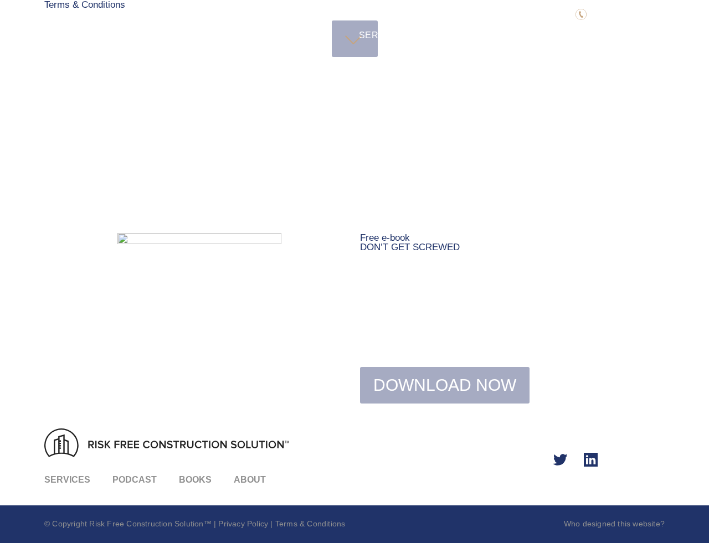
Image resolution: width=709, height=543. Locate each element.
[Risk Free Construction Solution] (155, 33)
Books (502, 35)
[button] (623, 15)
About (551, 35)
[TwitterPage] (560, 460)
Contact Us (614, 35)
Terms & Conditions (310, 523)
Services (382, 35)
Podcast (446, 35)
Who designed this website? (614, 523)
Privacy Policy (243, 523)
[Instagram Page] (591, 460)
